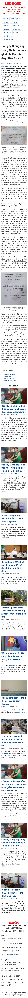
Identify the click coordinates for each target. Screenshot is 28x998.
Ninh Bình (4, 66)
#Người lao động (9, 374)
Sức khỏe (16, 32)
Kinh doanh (14, 22)
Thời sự (13, 26)
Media (19, 19)
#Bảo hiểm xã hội (9, 378)
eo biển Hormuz (21, 712)
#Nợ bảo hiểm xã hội (10, 380)
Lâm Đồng (4, 623)
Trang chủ (6, 19)
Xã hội (13, 19)
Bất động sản (7, 32)
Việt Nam (12, 665)
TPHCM (6, 753)
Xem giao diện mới (8, 39)
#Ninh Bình (7, 376)
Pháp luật (5, 26)
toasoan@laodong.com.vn (14, 954)
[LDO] (14, 396)
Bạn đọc (20, 26)
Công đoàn (6, 29)
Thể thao (5, 22)
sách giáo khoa (6, 757)
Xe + (11, 36)
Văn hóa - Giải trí (17, 29)
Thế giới (5, 36)
